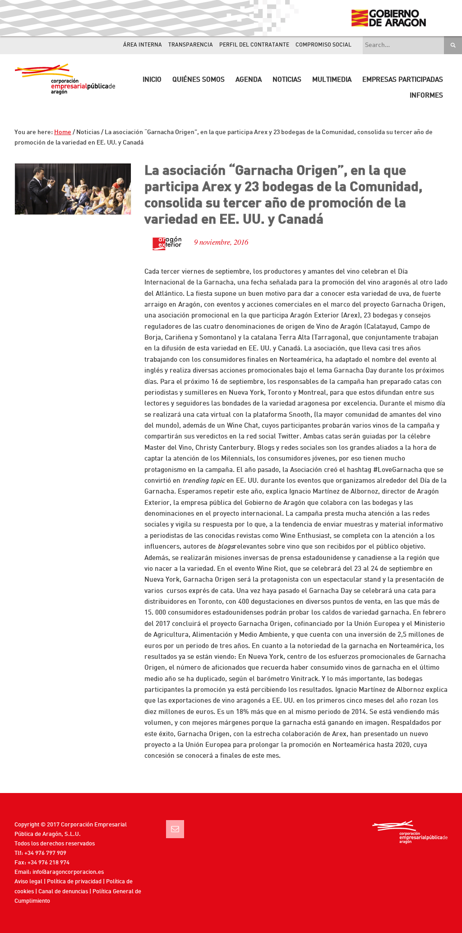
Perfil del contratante (254, 45)
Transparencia (190, 45)
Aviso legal (28, 882)
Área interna (142, 45)
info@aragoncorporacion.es (68, 872)
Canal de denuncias (63, 892)
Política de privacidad (74, 882)
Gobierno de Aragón (388, 18)
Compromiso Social (323, 45)
